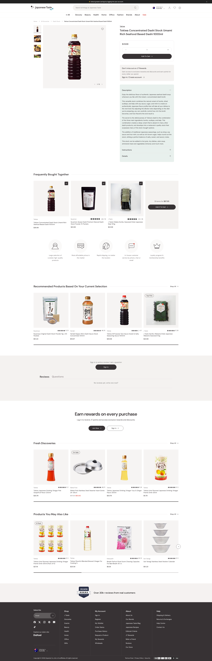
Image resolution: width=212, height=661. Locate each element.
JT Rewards (130, 635)
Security (147, 658)
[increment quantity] (168, 49)
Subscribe (52, 615)
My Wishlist (99, 623)
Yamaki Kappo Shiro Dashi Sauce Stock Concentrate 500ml (84, 335)
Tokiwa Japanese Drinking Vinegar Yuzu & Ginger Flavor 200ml (124, 492)
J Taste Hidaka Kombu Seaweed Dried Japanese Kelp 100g (125, 223)
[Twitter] (39, 622)
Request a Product (101, 635)
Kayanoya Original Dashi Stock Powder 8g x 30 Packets (50, 335)
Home (103, 15)
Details (125, 156)
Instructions (127, 150)
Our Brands (130, 619)
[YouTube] (54, 622)
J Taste (66, 615)
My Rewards (99, 639)
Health (96, 15)
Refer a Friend (131, 639)
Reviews (129, 643)
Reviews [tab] (44, 377)
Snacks (66, 623)
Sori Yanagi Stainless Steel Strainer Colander (159, 562)
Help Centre (161, 623)
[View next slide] (102, 84)
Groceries (67, 619)
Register (98, 619)
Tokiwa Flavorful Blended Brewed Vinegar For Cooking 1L (86, 562)
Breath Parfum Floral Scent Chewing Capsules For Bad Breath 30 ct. (123, 563)
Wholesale (98, 643)
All (69, 15)
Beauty (88, 15)
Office (111, 15)
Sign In (97, 615)
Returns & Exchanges (164, 619)
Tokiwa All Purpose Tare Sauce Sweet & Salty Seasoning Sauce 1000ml (123, 335)
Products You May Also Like (51, 514)
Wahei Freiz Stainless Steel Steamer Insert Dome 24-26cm (87, 492)
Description (127, 90)
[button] (98, 219)
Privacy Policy (139, 658)
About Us (129, 615)
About (137, 15)
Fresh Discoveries (44, 443)
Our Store (129, 647)
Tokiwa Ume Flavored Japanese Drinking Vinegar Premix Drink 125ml (161, 492)
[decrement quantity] (125, 49)
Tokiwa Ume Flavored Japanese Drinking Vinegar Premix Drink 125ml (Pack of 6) (51, 563)
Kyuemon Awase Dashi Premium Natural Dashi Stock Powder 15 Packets (87, 223)
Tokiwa (122, 26)
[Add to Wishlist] (102, 28)
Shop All (173, 286)
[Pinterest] (49, 622)
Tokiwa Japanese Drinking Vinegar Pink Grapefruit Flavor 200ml (47, 492)
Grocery (78, 15)
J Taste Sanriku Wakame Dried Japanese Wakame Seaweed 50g (158, 335)
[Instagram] (44, 622)
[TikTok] (35, 627)
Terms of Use (129, 658)
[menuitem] (68, 14)
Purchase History (101, 631)
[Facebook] (35, 622)
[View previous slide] (95, 84)
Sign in (106, 367)
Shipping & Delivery (163, 615)
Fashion (120, 15)
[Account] (169, 8)
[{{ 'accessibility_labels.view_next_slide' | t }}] (178, 546)
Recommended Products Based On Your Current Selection (70, 286)
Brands (129, 15)
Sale (144, 15)
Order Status (99, 627)
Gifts (66, 643)
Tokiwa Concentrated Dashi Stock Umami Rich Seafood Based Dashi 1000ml (50, 224)
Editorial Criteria (131, 631)
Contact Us (161, 627)
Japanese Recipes (132, 627)
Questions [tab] (58, 377)
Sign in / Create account (132, 77)
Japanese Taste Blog (133, 623)
